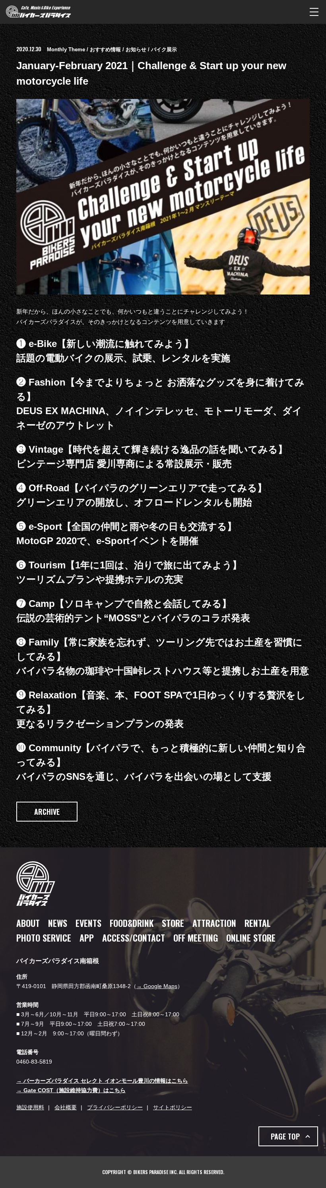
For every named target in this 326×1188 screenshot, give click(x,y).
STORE (173, 923)
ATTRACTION (214, 923)
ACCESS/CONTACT (133, 937)
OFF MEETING (195, 937)
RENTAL (257, 923)
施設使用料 (30, 1107)
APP (87, 937)
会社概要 (65, 1107)
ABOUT (28, 923)
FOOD (131, 923)
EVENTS (88, 923)
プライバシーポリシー (115, 1107)
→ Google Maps (156, 986)
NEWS (57, 923)
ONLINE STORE (251, 937)
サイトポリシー (172, 1107)
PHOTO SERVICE (43, 937)
